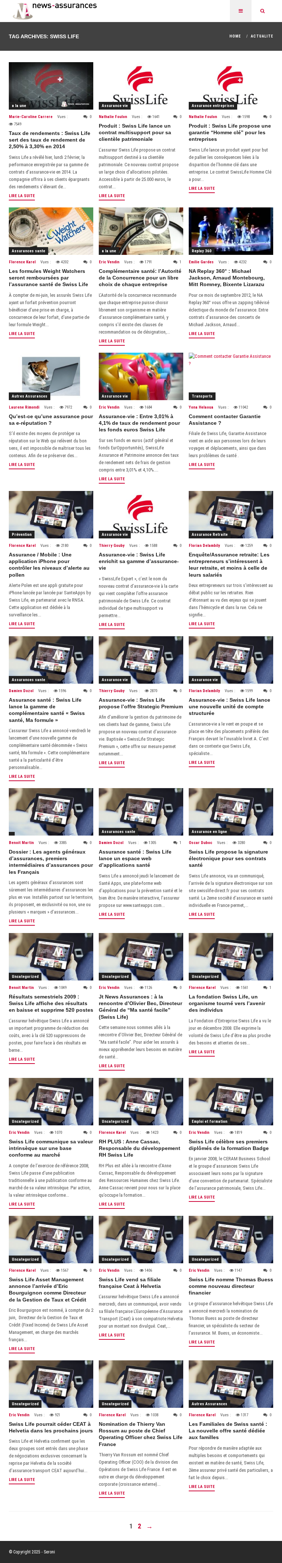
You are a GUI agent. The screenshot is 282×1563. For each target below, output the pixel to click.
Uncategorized (25, 976)
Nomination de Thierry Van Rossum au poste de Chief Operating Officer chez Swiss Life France (140, 1434)
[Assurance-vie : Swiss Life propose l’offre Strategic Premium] (141, 660)
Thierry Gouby (111, 545)
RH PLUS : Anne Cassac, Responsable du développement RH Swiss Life (139, 1148)
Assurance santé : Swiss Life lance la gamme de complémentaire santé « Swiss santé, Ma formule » (47, 710)
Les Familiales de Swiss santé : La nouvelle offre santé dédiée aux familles (228, 1430)
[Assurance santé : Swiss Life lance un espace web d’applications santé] (141, 812)
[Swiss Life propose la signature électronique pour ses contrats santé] (231, 812)
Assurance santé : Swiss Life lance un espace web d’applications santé (135, 858)
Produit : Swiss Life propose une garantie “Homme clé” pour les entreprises (230, 132)
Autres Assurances (29, 396)
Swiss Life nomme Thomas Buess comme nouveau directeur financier (231, 1286)
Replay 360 (202, 251)
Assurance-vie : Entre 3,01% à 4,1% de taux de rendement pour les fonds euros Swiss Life (139, 422)
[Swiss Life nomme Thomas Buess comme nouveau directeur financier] (231, 1239)
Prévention (22, 534)
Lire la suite (22, 195)
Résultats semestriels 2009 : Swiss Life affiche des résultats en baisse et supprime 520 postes (51, 1003)
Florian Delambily (204, 545)
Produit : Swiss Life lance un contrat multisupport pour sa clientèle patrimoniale (135, 132)
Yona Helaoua (201, 407)
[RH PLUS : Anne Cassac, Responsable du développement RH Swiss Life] (141, 1101)
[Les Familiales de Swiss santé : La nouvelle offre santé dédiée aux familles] (231, 1384)
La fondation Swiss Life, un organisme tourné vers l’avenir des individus (227, 1003)
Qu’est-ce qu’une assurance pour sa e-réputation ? (51, 419)
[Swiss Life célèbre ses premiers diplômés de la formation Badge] (231, 1101)
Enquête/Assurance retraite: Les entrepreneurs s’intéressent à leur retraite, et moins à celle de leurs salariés (229, 565)
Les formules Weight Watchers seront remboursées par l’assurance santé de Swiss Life (48, 277)
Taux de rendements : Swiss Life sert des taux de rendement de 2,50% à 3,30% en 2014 (49, 139)
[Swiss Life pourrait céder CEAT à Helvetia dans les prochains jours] (51, 1384)
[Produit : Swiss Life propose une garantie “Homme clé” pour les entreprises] (231, 86)
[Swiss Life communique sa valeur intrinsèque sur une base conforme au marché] (51, 1101)
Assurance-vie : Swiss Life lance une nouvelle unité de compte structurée (229, 706)
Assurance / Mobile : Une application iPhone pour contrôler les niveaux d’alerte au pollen (49, 565)
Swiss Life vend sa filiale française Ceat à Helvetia (130, 1283)
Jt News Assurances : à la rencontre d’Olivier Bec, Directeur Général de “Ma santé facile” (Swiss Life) (140, 1007)
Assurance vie (115, 105)
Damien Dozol (21, 690)
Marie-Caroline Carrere (31, 116)
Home (235, 36)
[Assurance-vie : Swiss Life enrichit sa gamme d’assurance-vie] (141, 514)
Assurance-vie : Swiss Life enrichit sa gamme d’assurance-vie (139, 561)
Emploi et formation (209, 1121)
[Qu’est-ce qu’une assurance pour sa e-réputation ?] (51, 376)
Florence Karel (22, 262)
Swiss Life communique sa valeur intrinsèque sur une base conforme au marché (51, 1148)
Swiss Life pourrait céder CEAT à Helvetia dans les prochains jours (51, 1427)
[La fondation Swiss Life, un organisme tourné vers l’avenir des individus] (231, 956)
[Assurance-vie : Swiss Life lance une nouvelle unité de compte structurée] (231, 660)
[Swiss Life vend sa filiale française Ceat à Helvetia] (141, 1239)
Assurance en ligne (209, 831)
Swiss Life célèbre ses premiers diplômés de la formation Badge (229, 1145)
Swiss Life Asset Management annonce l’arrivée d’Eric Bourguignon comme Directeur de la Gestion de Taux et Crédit (47, 1290)
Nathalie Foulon (113, 116)
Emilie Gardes (201, 262)
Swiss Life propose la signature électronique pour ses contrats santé (228, 858)
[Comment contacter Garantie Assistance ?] (231, 376)
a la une (19, 105)
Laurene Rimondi (24, 407)
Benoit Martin (21, 842)
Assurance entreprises (213, 105)
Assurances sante (28, 251)
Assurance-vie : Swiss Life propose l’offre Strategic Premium (141, 703)
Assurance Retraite (210, 534)
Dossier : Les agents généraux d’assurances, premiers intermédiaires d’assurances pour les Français (51, 862)
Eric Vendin (109, 262)
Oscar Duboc (200, 842)
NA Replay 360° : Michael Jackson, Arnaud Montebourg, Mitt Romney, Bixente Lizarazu (227, 277)
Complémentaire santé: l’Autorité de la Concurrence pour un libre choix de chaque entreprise (140, 277)
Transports (202, 396)
